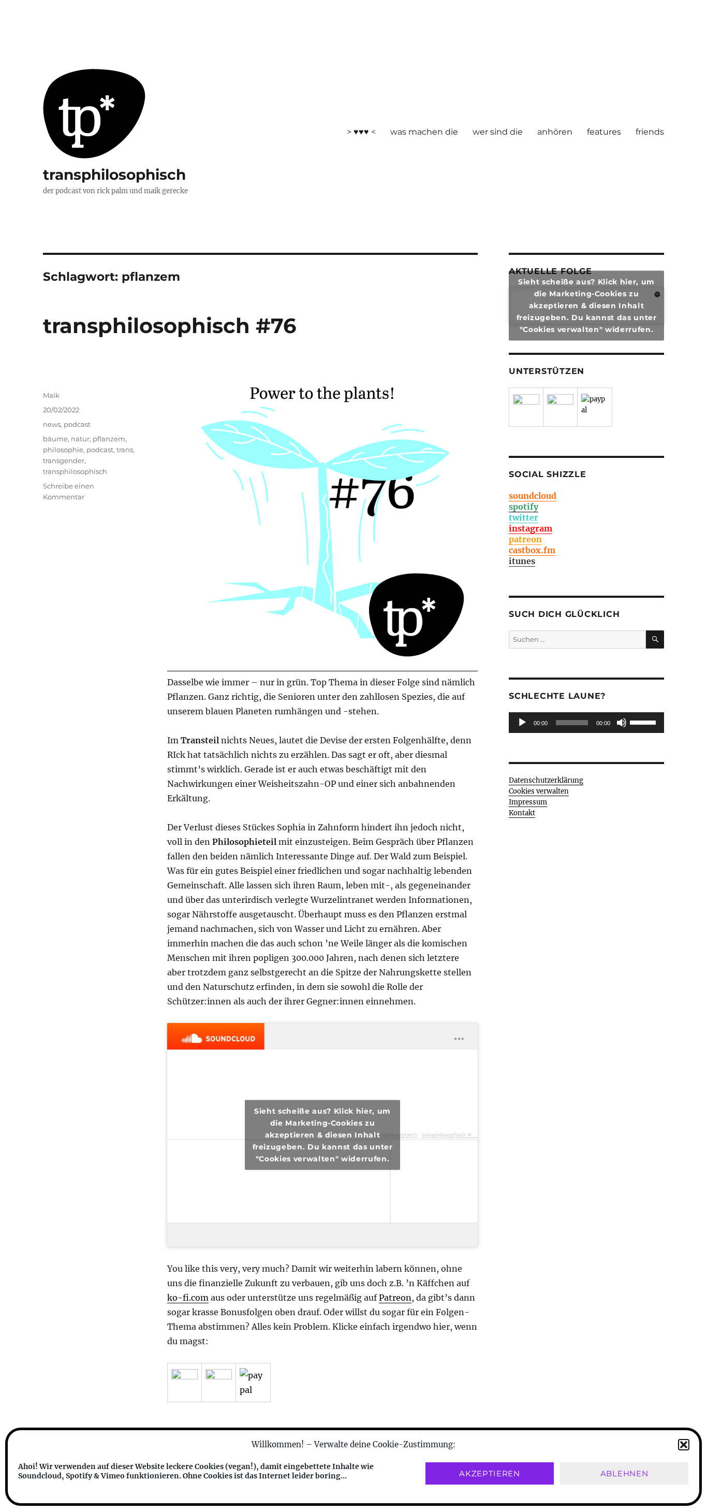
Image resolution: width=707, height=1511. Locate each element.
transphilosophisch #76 (169, 325)
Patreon (395, 1297)
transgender (63, 460)
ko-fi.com (188, 1297)
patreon (525, 539)
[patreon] (184, 1382)
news (52, 424)
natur (80, 439)
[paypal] (253, 1382)
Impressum (528, 802)
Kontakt (522, 813)
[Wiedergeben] (522, 722)
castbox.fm (532, 550)
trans (124, 449)
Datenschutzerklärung (546, 780)
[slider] (644, 721)
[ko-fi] (218, 1382)
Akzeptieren (489, 1473)
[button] (684, 1445)
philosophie (63, 449)
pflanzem (109, 439)
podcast (77, 424)
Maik (51, 395)
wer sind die (498, 132)
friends (650, 132)
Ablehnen (624, 1473)
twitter (523, 517)
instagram (530, 528)
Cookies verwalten (539, 791)
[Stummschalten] (621, 722)
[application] (586, 722)
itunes (522, 561)
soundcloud (532, 496)
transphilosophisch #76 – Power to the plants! (477, 1135)
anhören (554, 132)
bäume (55, 439)
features (604, 132)
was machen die (424, 132)
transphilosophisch (114, 174)
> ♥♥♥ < (361, 132)
